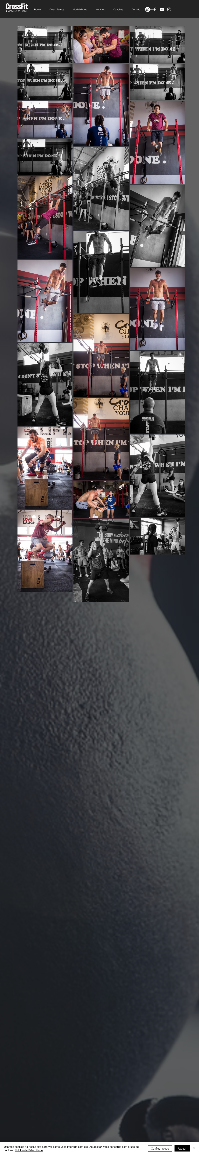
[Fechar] (194, 1148)
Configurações (160, 1148)
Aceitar (182, 1148)
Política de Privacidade (29, 1150)
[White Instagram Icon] (169, 9)
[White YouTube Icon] (162, 9)
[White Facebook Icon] (154, 9)
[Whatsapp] (147, 9)
